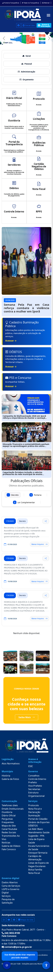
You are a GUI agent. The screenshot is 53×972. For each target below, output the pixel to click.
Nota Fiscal (34, 873)
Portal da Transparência (11, 3)
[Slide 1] (21, 314)
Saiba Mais (25, 717)
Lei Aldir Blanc (35, 829)
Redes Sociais (9, 832)
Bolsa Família (35, 869)
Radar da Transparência (31, 3)
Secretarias (34, 789)
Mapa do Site (9, 825)
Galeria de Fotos (10, 779)
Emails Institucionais (13, 808)
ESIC (30, 766)
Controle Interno (37, 779)
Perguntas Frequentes (8, 820)
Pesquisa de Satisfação (8, 901)
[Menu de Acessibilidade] (46, 965)
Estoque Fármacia (37, 852)
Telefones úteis (10, 805)
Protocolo (33, 805)
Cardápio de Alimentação (35, 858)
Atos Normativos (11, 763)
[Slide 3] (32, 314)
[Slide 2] (26, 314)
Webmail (46, 3)
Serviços (6, 895)
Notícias (6, 842)
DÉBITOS (33, 825)
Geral (28, 56)
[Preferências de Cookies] (7, 965)
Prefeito (32, 782)
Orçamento (28, 79)
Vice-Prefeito (35, 785)
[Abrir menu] (48, 15)
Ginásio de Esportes (39, 822)
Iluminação (34, 815)
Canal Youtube (9, 829)
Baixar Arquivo (38, 544)
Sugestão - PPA (36, 835)
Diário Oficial (9, 815)
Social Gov (30, 25)
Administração (28, 71)
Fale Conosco (9, 849)
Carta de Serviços (11, 885)
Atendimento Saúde (38, 832)
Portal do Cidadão (37, 818)
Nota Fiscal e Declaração (35, 810)
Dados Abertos (10, 882)
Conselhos (33, 775)
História (6, 775)
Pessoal (28, 63)
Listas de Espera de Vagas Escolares (38, 864)
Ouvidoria (7, 812)
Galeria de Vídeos (11, 845)
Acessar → (11, 340)
